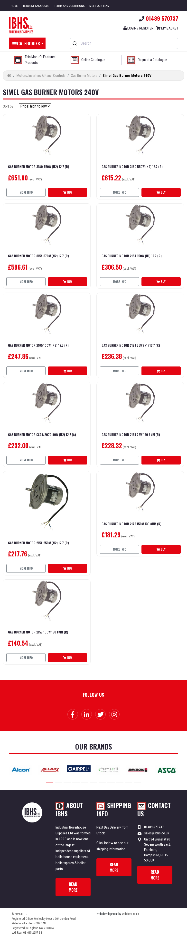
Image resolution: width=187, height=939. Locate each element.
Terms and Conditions (69, 6)
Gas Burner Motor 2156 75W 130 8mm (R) (131, 435)
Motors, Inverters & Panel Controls (41, 75)
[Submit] (75, 43)
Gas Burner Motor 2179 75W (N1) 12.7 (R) (131, 346)
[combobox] (124, 43)
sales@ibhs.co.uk (156, 833)
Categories (28, 43)
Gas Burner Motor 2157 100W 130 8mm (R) (38, 632)
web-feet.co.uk (130, 914)
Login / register (140, 28)
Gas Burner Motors (84, 75)
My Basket (169, 28)
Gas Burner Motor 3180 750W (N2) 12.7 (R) (38, 167)
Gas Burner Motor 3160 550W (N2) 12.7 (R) (132, 167)
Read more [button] (73, 887)
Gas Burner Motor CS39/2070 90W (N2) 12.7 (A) (42, 435)
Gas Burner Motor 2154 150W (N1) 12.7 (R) (132, 256)
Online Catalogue (93, 60)
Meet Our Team (99, 6)
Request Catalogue (36, 6)
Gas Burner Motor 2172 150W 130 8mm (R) (131, 524)
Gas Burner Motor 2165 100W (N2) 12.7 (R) (38, 346)
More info (26, 192)
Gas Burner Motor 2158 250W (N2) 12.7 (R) (38, 543)
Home (14, 6)
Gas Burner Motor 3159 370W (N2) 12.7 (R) (38, 256)
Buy (69, 192)
